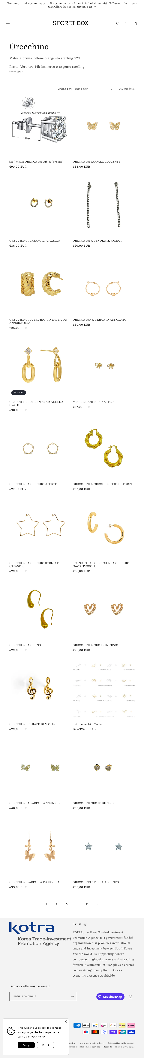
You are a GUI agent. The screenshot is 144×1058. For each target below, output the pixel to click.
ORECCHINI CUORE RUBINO (93, 803)
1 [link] (46, 904)
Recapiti (108, 1047)
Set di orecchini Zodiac (88, 724)
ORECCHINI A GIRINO (25, 645)
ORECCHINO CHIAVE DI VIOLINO (33, 724)
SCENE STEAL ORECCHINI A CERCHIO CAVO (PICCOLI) (101, 565)
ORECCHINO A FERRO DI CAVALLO (34, 240)
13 (87, 904)
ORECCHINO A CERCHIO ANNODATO (100, 319)
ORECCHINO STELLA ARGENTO (96, 882)
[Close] (66, 1021)
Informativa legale (125, 1047)
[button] (8, 23)
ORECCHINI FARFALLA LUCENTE (97, 161)
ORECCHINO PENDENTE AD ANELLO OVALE (36, 403)
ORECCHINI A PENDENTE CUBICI (97, 240)
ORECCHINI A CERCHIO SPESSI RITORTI (102, 484)
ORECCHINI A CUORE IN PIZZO (95, 645)
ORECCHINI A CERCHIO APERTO (33, 484)
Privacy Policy (36, 1036)
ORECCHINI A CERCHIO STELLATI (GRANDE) (34, 565)
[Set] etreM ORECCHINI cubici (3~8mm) (36, 161)
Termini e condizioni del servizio (83, 1047)
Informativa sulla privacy (121, 1043)
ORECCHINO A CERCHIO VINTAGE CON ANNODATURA (38, 321)
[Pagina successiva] (97, 904)
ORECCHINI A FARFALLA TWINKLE (34, 803)
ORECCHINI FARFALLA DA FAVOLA (34, 882)
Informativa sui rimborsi (91, 1043)
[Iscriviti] (72, 996)
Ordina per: (64, 89)
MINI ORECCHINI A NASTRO (93, 402)
